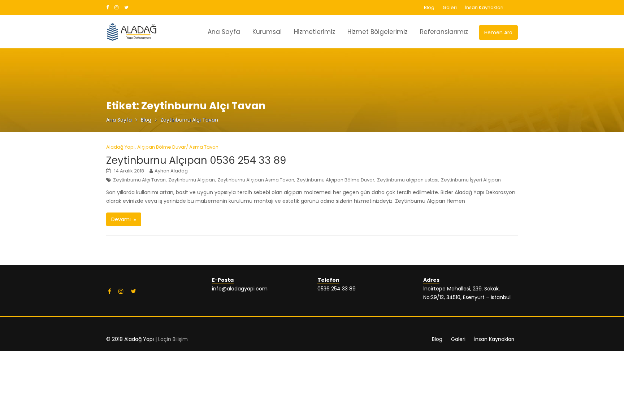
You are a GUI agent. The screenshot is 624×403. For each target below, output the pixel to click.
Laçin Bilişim (173, 339)
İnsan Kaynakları (484, 7)
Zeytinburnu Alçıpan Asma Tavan (255, 179)
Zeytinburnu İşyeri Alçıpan (471, 179)
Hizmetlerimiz (314, 31)
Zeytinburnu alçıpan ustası (407, 179)
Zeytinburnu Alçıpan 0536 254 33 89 (196, 160)
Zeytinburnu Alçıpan (191, 179)
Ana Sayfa (224, 31)
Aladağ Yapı (120, 147)
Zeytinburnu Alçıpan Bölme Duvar (335, 179)
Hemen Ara (498, 32)
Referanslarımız (444, 31)
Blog (429, 7)
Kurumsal (267, 31)
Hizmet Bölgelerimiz (377, 31)
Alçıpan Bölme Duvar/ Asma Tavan (177, 147)
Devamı (121, 219)
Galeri (450, 7)
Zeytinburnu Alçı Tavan (139, 179)
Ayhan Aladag (171, 170)
